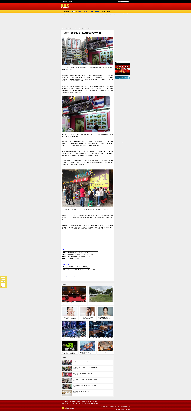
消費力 (74, 276)
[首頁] (65, 6)
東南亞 (78, 276)
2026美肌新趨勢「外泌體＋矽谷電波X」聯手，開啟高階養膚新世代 (105, 318)
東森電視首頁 (64, 403)
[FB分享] (3, 277)
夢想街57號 (91, 11)
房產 (68, 28)
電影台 (80, 403)
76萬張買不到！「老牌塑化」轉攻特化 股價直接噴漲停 (76, 268)
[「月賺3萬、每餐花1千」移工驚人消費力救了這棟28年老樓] (87, 50)
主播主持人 (67, 401)
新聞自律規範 (79, 401)
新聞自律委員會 (73, 401)
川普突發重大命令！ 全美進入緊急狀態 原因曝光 (75, 266)
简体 (73, 1)
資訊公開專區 (94, 401)
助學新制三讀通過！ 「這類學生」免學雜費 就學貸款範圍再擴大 (74, 303)
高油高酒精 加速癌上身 (102, 352)
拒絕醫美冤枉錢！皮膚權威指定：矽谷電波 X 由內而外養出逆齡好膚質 (69, 318)
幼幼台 (77, 403)
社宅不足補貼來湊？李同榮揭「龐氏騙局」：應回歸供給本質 (78, 252)
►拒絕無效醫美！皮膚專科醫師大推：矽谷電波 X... (74, 256)
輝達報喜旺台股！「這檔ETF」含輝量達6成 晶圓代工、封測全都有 (69, 353)
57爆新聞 (85, 11)
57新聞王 (79, 11)
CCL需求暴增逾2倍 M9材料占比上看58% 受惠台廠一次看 (101, 337)
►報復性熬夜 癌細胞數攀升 (69, 258)
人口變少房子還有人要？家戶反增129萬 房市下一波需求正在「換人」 (80, 251)
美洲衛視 (88, 403)
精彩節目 (103, 11)
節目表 (63, 401)
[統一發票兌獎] (122, 78)
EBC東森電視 (64, 1)
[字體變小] (3, 282)
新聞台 (68, 403)
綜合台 (71, 403)
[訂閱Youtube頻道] (3, 286)
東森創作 (97, 403)
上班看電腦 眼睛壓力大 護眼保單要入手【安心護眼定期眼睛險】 (87, 318)
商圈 (80, 276)
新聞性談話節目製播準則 (86, 401)
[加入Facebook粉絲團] (3, 284)
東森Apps (70, 1)
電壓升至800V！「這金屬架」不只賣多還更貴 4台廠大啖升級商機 (79, 269)
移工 (71, 276)
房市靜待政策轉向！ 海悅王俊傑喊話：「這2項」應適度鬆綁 (78, 254)
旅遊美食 (109, 11)
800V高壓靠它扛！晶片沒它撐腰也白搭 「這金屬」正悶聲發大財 (87, 353)
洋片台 (83, 403)
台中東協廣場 (67, 276)
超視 (85, 403)
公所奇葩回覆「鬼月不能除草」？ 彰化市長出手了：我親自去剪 (101, 303)
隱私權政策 (128, 406)
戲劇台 (74, 403)
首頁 (62, 11)
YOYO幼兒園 (93, 403)
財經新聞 (67, 11)
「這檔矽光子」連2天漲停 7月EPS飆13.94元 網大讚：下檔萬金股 (74, 338)
